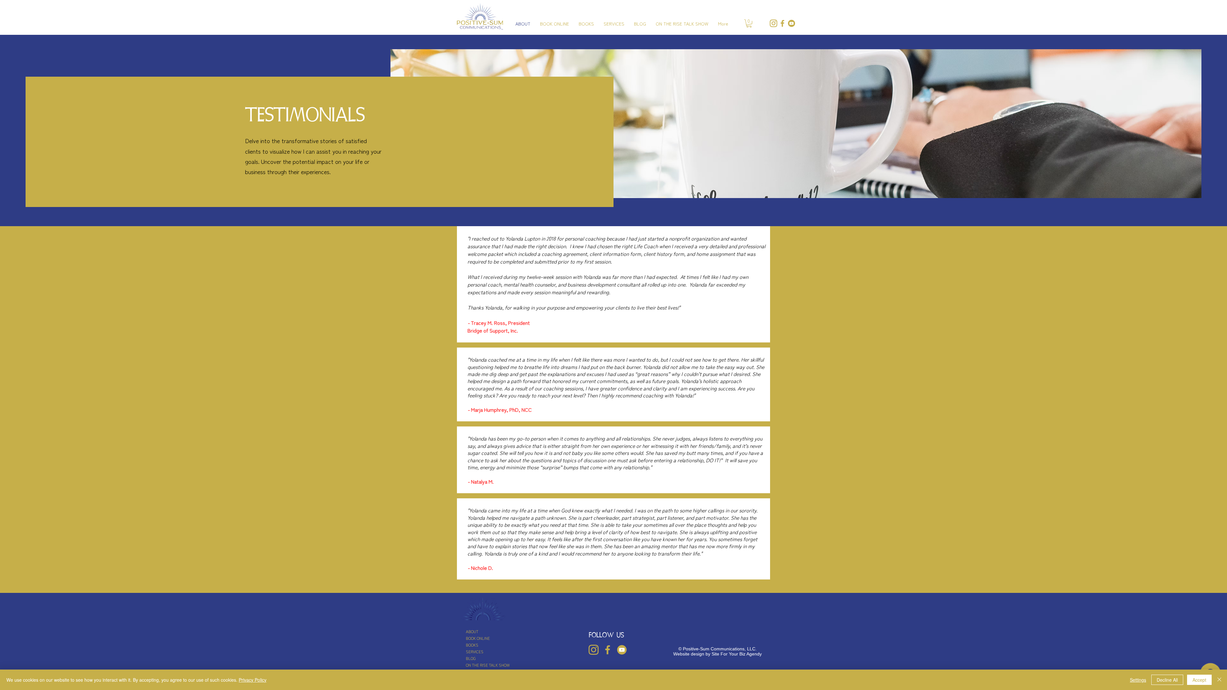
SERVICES (474, 651)
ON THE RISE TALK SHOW (488, 665)
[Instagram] (773, 23)
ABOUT (472, 631)
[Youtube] (791, 23)
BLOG (471, 658)
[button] (749, 23)
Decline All (1167, 680)
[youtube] (622, 650)
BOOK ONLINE (478, 638)
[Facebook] (782, 23)
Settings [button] (1138, 680)
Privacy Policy (252, 680)
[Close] (1219, 680)
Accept (1199, 680)
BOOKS (472, 645)
